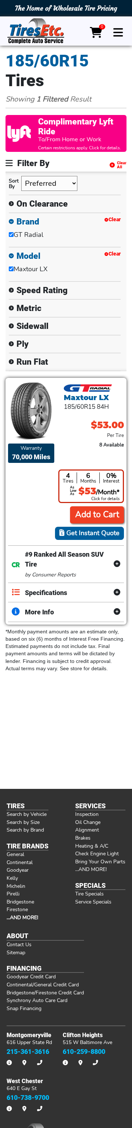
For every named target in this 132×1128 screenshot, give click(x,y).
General (15, 854)
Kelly (12, 878)
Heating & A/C (91, 845)
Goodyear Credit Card (31, 976)
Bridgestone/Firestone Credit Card (45, 992)
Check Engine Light (97, 853)
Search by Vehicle (27, 814)
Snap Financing (24, 1008)
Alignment (87, 829)
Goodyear (18, 870)
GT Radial (28, 234)
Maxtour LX (31, 269)
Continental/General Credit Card (43, 984)
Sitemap (16, 952)
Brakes (83, 837)
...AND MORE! (91, 869)
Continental (20, 862)
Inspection (87, 814)
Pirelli (13, 893)
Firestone (17, 909)
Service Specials (93, 901)
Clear (115, 219)
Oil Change (87, 822)
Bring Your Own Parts (100, 861)
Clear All (121, 165)
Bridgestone (20, 901)
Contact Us (19, 944)
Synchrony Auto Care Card (37, 1000)
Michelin (16, 886)
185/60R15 (47, 60)
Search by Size (23, 822)
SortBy (14, 183)
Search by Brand (25, 829)
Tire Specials (89, 893)
